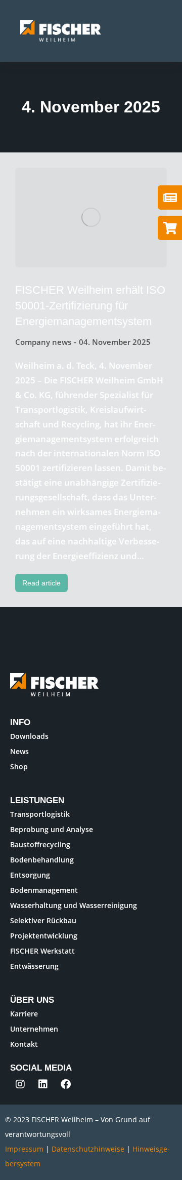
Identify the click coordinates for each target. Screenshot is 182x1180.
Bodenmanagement (44, 890)
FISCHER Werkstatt (42, 951)
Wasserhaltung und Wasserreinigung (73, 905)
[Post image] (91, 217)
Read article (41, 583)
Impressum (24, 1149)
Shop (19, 766)
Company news (43, 342)
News (19, 751)
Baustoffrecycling (40, 844)
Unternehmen (34, 1029)
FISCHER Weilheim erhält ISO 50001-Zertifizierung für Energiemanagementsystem (90, 306)
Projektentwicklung (43, 935)
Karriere (24, 1013)
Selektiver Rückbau (43, 920)
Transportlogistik (40, 814)
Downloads (29, 736)
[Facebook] (66, 1084)
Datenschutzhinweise (89, 1149)
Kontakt (24, 1044)
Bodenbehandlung (42, 859)
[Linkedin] (43, 1084)
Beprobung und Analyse (51, 829)
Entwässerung (34, 966)
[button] (162, 31)
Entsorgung (30, 875)
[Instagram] (20, 1084)
